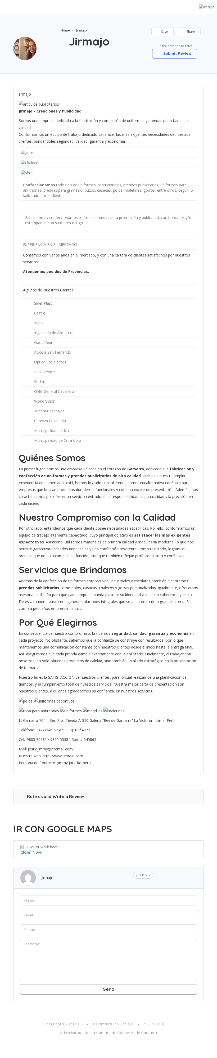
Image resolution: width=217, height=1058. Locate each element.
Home (65, 30)
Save (164, 31)
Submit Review (176, 53)
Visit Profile (143, 875)
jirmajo (47, 877)
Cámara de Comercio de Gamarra (126, 1032)
